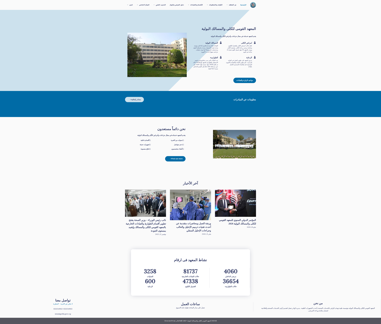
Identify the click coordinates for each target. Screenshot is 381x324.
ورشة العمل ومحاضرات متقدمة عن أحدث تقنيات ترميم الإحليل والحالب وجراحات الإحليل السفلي (193, 227)
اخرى (131, 5)
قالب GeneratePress (171, 321)
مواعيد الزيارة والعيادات (244, 80)
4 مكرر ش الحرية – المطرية (63, 304)
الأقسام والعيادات (196, 5)
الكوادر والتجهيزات (215, 5)
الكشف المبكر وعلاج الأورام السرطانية (240, 108)
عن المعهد (232, 5)
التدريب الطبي (161, 5)
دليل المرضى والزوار (177, 5)
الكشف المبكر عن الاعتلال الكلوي (242, 104)
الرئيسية (243, 5)
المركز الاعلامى (144, 5)
